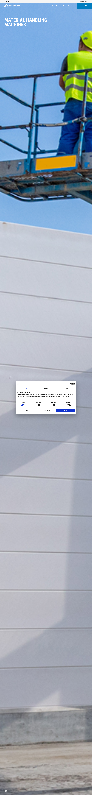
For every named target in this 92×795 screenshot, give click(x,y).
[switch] (38, 405)
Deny (26, 410)
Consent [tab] (26, 388)
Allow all (65, 410)
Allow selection (46, 410)
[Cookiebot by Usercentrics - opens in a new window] (69, 384)
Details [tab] (46, 388)
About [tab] (66, 388)
